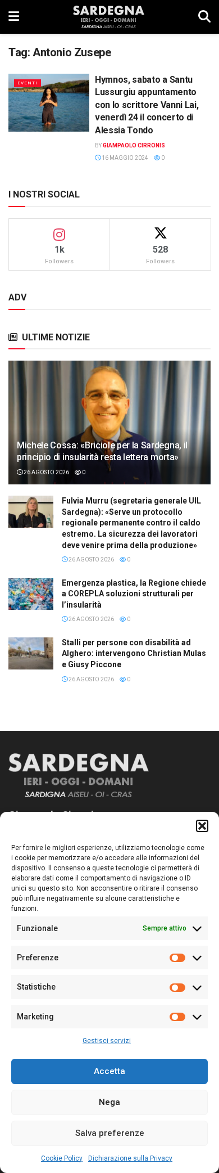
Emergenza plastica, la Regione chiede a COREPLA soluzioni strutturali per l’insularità (134, 593)
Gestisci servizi (107, 1041)
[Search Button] (204, 17)
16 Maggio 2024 (124, 158)
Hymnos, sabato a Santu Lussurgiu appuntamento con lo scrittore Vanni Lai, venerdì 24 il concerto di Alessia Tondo (146, 105)
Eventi (27, 83)
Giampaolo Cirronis (134, 145)
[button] (202, 826)
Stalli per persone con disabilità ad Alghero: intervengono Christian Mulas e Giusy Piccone (134, 653)
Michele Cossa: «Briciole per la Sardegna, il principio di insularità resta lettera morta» (102, 451)
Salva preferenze (109, 1133)
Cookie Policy (62, 1158)
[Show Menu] (13, 17)
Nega (109, 1102)
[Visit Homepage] (108, 17)
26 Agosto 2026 (45, 472)
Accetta (109, 1071)
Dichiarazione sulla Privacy (130, 1158)
